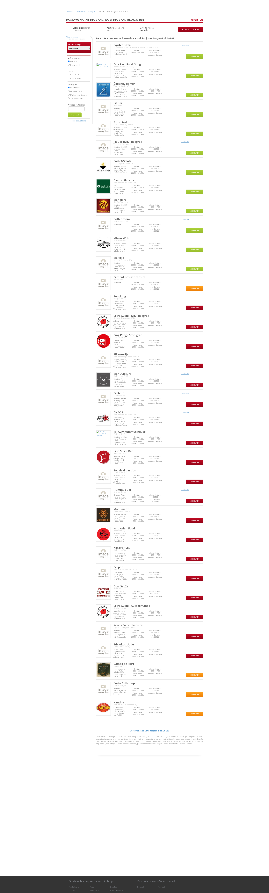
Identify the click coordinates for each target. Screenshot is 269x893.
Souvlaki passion (124, 470)
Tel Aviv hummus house (129, 432)
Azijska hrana (74, 887)
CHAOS (118, 412)
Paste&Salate (122, 161)
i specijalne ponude (115, 28)
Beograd (140, 887)
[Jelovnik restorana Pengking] (103, 302)
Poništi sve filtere (79, 121)
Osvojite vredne (147, 28)
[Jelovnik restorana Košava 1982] (103, 553)
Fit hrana (72, 890)
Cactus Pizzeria (123, 180)
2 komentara (185, 45)
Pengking (119, 296)
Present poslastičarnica (129, 277)
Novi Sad (161, 887)
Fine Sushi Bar (123, 451)
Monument (121, 509)
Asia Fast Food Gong (127, 64)
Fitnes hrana (94, 890)
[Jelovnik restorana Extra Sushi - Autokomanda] (103, 611)
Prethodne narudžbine (158, 4)
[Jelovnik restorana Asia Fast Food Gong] (103, 70)
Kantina (118, 702)
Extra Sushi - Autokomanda (131, 606)
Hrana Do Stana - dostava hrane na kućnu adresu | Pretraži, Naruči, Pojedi (74, 4)
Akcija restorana (76, 98)
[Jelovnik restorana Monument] (103, 515)
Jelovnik (194, 56)
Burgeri (92, 887)
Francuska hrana (116, 890)
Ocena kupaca (76, 91)
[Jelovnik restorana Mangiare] (103, 205)
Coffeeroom (121, 219)
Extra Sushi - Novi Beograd (131, 316)
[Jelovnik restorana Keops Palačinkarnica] (103, 631)
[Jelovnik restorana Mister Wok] (103, 244)
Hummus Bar (122, 490)
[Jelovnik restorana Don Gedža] (103, 592)
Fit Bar (117, 103)
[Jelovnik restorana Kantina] (103, 708)
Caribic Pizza (122, 45)
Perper (118, 567)
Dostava (73, 61)
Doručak (113, 887)
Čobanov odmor (124, 84)
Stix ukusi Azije (123, 644)
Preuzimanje (75, 65)
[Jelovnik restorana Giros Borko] (103, 128)
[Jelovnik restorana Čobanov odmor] (103, 89)
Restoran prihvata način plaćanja (200, 52)
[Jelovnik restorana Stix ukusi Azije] (103, 650)
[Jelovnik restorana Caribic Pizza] (103, 51)
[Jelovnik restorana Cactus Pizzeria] (103, 186)
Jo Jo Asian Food (124, 528)
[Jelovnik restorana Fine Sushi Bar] (103, 457)
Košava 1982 (121, 548)
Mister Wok (121, 238)
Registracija (179, 4)
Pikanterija (120, 354)
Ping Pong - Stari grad (127, 335)
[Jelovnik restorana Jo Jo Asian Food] (103, 534)
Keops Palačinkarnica (128, 625)
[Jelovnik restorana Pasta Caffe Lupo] (103, 689)
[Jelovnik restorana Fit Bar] (103, 109)
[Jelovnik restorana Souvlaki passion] (103, 476)
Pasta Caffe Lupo (124, 683)
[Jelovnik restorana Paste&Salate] (103, 167)
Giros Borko (121, 122)
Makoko (118, 258)
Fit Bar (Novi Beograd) (128, 142)
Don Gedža (120, 586)
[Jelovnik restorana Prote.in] (103, 399)
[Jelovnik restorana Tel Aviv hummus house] (103, 437)
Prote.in (118, 393)
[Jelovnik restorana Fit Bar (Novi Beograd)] (103, 147)
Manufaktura (122, 374)
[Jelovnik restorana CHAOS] (103, 418)
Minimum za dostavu (78, 95)
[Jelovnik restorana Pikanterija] (103, 360)
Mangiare (120, 200)
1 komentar (185, 142)
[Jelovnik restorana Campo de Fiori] (103, 669)
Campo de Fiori (123, 664)
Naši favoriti (75, 87)
